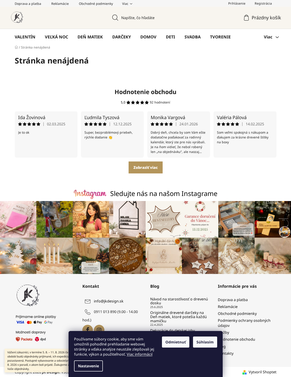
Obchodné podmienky (96, 3)
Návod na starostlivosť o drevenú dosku (179, 301)
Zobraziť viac (145, 167)
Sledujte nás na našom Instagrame (163, 193)
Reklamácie (60, 3)
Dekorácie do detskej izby (172, 331)
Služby (223, 332)
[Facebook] (87, 330)
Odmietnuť (175, 342)
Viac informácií (140, 354)
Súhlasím (205, 342)
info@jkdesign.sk (109, 301)
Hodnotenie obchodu (145, 92)
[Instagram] (99, 330)
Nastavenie (88, 365)
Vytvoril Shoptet (263, 371)
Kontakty (225, 353)
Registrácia (263, 3)
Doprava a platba (28, 3)
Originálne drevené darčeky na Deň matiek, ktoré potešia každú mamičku (178, 317)
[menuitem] (25, 37)
